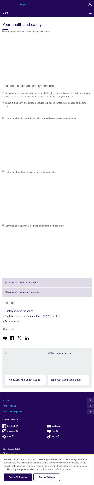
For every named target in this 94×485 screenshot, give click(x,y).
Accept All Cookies (18, 477)
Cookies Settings (47, 477)
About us (6, 400)
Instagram (11, 431)
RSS (9, 436)
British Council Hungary (8, 4)
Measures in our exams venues (28, 294)
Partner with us (9, 406)
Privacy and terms (9, 453)
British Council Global (11, 449)
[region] (47, 469)
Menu (5, 12)
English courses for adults (19, 311)
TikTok (55, 436)
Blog (54, 431)
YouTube (55, 426)
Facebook (11, 426)
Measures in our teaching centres (29, 284)
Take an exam (12, 321)
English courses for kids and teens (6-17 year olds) (32, 316)
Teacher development (12, 411)
